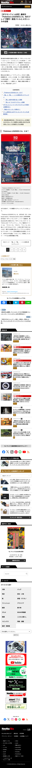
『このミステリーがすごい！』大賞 (7, 758)
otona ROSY (18, 747)
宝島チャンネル (6, 741)
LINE (28, 302)
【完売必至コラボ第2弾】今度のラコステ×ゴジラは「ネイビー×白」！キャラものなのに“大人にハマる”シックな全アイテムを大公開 (22, 387)
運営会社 (16, 733)
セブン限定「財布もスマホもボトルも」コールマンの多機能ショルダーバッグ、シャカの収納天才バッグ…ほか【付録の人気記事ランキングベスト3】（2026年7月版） (20, 481)
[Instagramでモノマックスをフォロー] (11, 453)
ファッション (16, 390)
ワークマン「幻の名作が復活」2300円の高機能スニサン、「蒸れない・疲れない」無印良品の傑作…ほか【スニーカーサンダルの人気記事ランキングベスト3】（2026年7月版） (20, 503)
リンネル (5, 747)
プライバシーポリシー (7, 736)
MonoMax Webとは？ (7, 733)
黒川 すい (16, 273)
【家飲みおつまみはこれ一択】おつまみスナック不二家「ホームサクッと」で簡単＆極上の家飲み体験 (21, 422)
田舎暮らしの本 (6, 756)
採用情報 (22, 733)
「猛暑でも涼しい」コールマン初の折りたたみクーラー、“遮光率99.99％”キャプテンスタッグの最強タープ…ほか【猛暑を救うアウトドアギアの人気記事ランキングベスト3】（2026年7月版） (20, 488)
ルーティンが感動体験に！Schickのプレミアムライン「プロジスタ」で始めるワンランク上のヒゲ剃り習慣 (21, 411)
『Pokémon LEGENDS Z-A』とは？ (13, 92)
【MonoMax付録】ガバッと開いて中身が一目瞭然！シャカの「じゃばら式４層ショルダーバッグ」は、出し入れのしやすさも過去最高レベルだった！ (20, 463)
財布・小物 (20, 594)
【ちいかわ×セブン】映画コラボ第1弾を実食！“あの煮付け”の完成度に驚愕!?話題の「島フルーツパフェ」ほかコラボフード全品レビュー (21, 400)
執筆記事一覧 (6, 287)
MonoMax (17, 751)
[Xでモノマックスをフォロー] (7, 453)
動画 (3, 617)
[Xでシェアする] (10, 302)
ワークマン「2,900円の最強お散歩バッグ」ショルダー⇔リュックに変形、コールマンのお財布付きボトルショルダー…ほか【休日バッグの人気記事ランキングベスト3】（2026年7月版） (20, 511)
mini (4, 745)
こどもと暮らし (22, 617)
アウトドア (20, 603)
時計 (15, 379)
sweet (16, 743)
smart (4, 754)
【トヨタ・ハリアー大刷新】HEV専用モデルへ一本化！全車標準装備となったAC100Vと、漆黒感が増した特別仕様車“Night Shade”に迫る (20, 496)
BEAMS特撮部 (21, 612)
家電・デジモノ (22, 598)
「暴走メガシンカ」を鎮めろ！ (12, 109)
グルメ (15, 354)
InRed (16, 741)
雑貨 (15, 415)
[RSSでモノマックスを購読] (27, 719)
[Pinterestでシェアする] (22, 302)
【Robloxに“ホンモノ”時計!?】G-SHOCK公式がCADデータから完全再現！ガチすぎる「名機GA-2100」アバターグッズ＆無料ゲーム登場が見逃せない (22, 377)
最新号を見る (16, 560)
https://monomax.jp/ (12, 291)
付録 (3, 589)
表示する (16, 635)
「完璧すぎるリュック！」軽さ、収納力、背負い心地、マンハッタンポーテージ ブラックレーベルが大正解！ (16, 321)
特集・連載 (20, 621)
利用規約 (16, 736)
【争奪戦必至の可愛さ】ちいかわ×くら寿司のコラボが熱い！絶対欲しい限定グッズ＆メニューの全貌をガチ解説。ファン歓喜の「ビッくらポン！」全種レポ (22, 353)
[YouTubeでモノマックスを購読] (24, 453)
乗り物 (19, 608)
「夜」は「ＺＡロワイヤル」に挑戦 (15, 102)
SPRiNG (5, 749)
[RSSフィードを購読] (28, 453)
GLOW (4, 751)
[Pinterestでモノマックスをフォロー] (16, 453)
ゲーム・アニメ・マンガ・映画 (8, 259)
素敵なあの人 (18, 745)
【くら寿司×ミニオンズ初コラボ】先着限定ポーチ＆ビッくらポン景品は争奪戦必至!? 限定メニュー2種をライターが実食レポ (22, 365)
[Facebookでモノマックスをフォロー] (3, 453)
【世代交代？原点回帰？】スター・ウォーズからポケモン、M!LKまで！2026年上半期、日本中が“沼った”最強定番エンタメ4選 (22, 338)
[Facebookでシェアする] (4, 302)
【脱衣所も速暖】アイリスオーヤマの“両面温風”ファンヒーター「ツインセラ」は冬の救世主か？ (15, 313)
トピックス (27, 6)
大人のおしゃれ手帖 (7, 743)
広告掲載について (24, 736)
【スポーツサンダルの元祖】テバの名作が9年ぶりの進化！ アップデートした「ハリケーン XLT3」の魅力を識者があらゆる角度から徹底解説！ (22, 434)
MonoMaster (18, 754)
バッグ (19, 589)
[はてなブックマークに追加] (16, 302)
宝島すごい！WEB (19, 756)
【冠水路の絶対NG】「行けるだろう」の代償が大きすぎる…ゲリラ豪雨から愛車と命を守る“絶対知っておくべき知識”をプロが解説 (16, 122)
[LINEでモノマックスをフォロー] (20, 453)
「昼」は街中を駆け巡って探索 (13, 99)
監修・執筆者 (6, 626)
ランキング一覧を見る (16, 517)
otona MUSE (18, 749)
